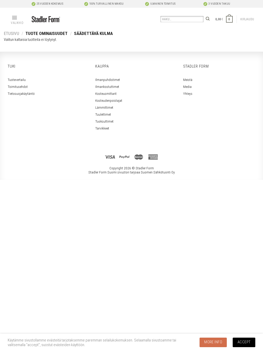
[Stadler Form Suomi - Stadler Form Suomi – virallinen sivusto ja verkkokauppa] (45, 19)
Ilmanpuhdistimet (107, 80)
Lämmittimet (104, 107)
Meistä (187, 80)
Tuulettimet (103, 114)
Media (187, 87)
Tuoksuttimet (104, 121)
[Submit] (208, 19)
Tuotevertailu (17, 80)
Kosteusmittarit (106, 93)
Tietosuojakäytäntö (21, 93)
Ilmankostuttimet (107, 87)
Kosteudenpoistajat (108, 100)
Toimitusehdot (18, 87)
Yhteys (187, 93)
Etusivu (11, 33)
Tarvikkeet (102, 128)
